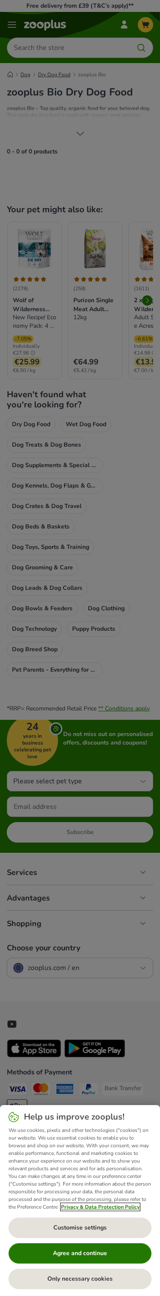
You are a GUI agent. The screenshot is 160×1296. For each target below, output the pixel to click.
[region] (80, 1200)
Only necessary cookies (80, 1279)
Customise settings (80, 1228)
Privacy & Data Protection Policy (100, 1207)
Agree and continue (80, 1253)
